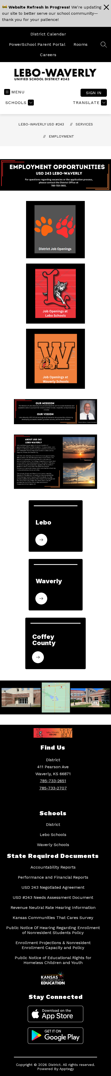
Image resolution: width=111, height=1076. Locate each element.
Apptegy (66, 1069)
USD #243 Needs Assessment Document (53, 897)
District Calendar (48, 34)
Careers (48, 54)
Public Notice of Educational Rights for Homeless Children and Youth (53, 960)
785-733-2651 (53, 780)
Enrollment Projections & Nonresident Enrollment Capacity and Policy (53, 945)
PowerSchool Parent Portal (37, 44)
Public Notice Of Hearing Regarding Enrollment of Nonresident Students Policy (53, 930)
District (53, 824)
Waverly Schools (53, 844)
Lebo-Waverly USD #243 (41, 124)
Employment (61, 136)
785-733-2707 (53, 788)
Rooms (81, 44)
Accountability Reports (53, 867)
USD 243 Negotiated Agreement (52, 887)
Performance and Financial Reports (53, 877)
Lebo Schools (53, 834)
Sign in (93, 92)
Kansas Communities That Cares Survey (53, 917)
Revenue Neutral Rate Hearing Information (53, 907)
